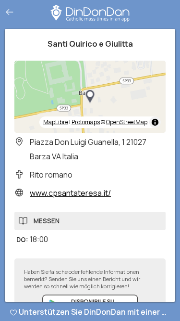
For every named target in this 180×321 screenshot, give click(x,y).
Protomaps (86, 122)
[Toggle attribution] (155, 122)
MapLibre (55, 122)
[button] (90, 97)
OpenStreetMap (126, 122)
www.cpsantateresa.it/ (70, 193)
